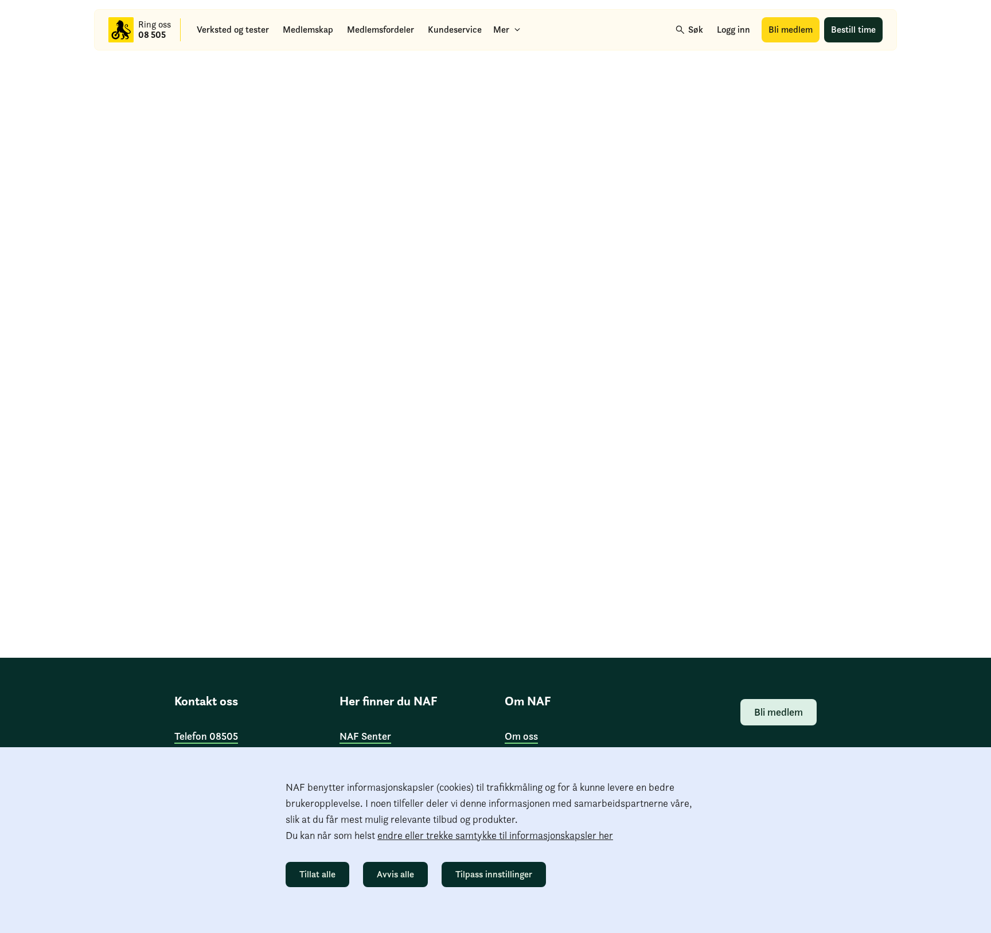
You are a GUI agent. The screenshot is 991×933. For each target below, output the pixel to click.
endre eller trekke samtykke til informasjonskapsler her (495, 835)
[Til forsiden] (121, 29)
